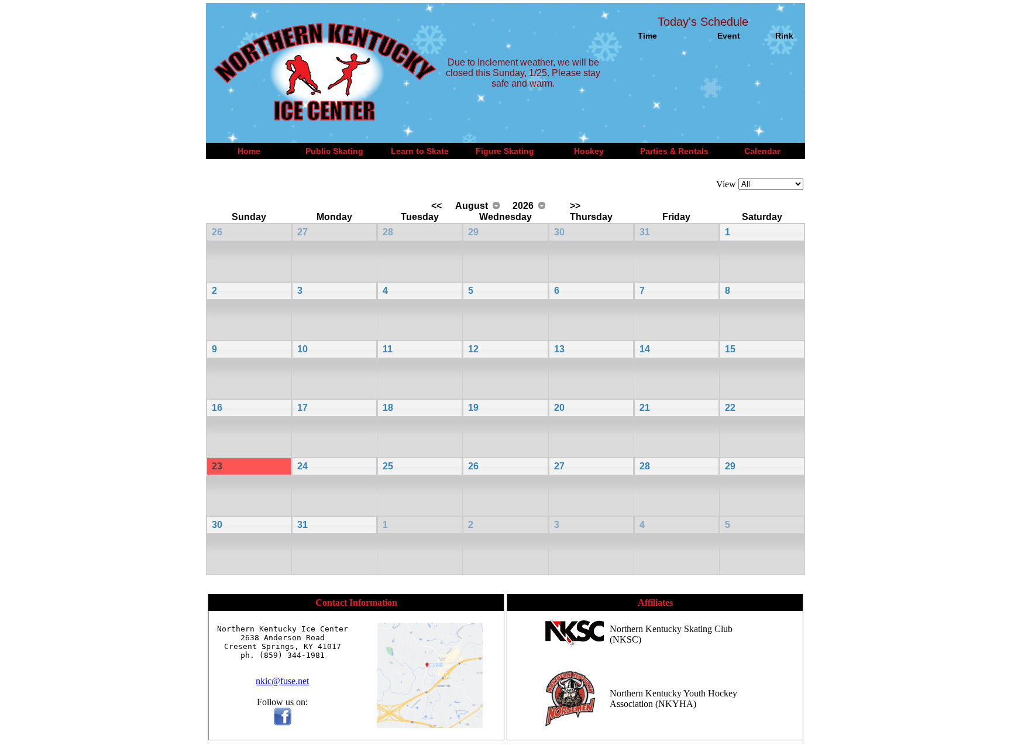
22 (730, 408)
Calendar (762, 151)
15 (730, 349)
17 (302, 408)
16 (217, 408)
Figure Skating (505, 151)
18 (388, 408)
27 (302, 232)
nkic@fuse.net (282, 681)
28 (388, 232)
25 (388, 466)
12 (473, 349)
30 (559, 232)
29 (473, 232)
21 (644, 408)
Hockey (589, 151)
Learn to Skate (420, 151)
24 (302, 466)
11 (388, 349)
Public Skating (334, 151)
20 (559, 408)
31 (644, 232)
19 (473, 408)
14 (644, 349)
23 (217, 466)
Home (249, 151)
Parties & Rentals (674, 151)
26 (217, 232)
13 (559, 349)
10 (302, 349)
